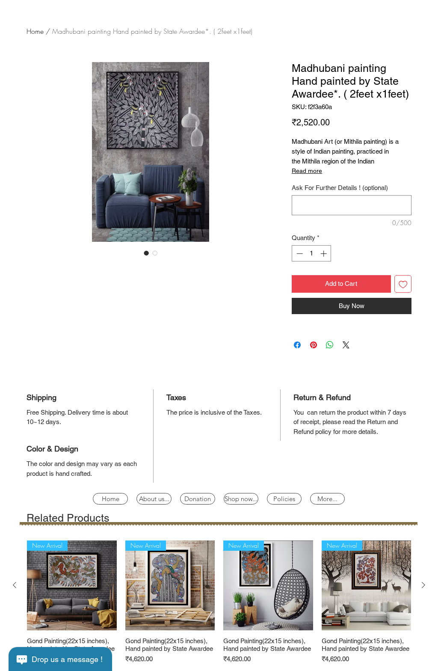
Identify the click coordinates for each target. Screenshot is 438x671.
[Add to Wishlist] (403, 284)
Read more (307, 170)
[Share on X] (346, 345)
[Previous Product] (14, 585)
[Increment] (324, 253)
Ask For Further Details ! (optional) (340, 187)
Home (35, 31)
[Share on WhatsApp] (330, 345)
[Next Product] (423, 585)
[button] (284, 499)
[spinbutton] (312, 253)
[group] (219, 602)
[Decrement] (299, 253)
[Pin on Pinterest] (313, 345)
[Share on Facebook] (297, 345)
